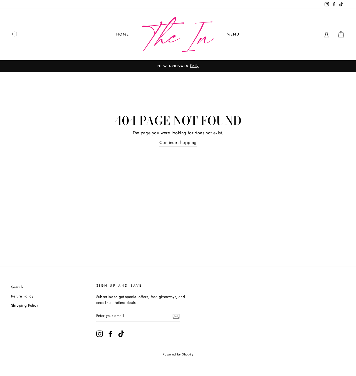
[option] (178, 66)
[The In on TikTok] (121, 333)
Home (122, 34)
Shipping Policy (24, 305)
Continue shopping (178, 142)
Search (17, 287)
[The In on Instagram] (99, 333)
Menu (233, 34)
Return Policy (22, 296)
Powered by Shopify (178, 354)
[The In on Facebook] (110, 333)
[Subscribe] (176, 316)
